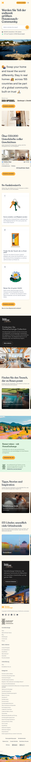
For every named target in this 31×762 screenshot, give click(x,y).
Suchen (27, 27)
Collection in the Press (7, 709)
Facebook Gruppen (6, 677)
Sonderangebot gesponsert (8, 717)
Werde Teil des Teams (7, 632)
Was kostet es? (5, 653)
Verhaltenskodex (22, 738)
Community (4, 638)
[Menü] (28, 3)
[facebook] (3, 615)
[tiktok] (8, 615)
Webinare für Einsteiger (7, 689)
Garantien (4, 655)
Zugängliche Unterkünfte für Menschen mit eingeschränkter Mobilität (15, 686)
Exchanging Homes (6, 707)
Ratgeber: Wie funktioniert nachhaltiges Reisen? (12, 681)
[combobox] (15, 27)
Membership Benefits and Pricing (9, 715)
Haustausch (4, 697)
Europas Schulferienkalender (8, 683)
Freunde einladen (6, 657)
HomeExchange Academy (8, 679)
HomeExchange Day (6, 691)
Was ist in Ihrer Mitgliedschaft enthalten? (11, 308)
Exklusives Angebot (6, 727)
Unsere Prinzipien (6, 647)
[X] (14, 615)
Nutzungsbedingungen (10, 738)
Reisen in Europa (5, 695)
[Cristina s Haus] (15, 159)
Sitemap (8, 744)
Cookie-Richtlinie (14, 741)
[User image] (27, 158)
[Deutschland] (15, 544)
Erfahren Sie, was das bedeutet (14, 469)
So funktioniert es (6, 649)
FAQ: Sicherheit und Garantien (9, 705)
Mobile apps (4, 636)
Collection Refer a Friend (7, 711)
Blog (3, 634)
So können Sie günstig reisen (8, 675)
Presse (3, 640)
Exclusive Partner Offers (7, 721)
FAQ (3, 664)
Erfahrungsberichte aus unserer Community (12, 733)
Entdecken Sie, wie (9, 457)
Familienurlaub (5, 699)
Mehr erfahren (7, 343)
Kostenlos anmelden (21, 2)
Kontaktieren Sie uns (6, 666)
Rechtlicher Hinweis (23, 741)
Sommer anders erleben (7, 673)
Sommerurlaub (5, 701)
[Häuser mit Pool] (15, 398)
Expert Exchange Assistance (8, 719)
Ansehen (16, 118)
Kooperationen (5, 731)
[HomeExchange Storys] (15, 502)
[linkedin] (11, 615)
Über (3, 630)
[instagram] (6, 615)
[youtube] (17, 615)
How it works (5, 723)
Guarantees (4, 713)
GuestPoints (4, 651)
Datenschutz (5, 741)
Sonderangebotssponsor (7, 703)
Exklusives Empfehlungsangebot (9, 693)
